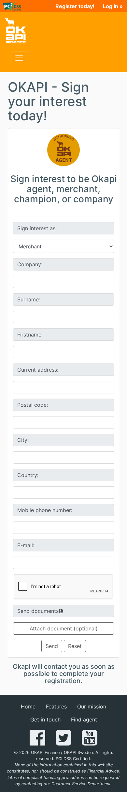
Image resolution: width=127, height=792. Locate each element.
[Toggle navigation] (19, 57)
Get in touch (45, 719)
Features (56, 706)
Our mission (91, 706)
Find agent (84, 719)
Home (28, 706)
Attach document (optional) (64, 628)
